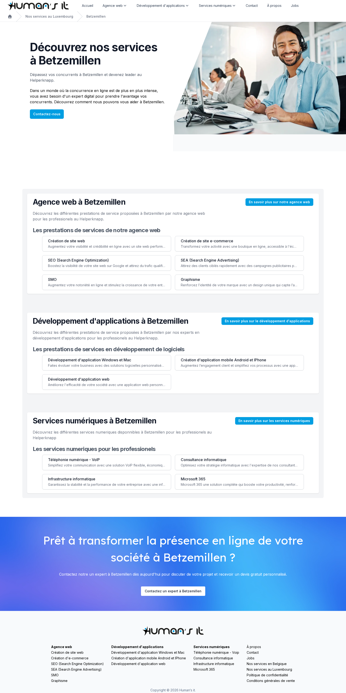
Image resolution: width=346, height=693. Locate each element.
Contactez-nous (46, 114)
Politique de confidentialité (267, 675)
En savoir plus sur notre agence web (279, 202)
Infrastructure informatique (213, 664)
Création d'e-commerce (70, 658)
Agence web (61, 647)
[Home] (38, 5)
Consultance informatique (213, 658)
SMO (55, 675)
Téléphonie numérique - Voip (216, 652)
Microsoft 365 (204, 669)
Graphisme (59, 681)
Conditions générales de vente (271, 681)
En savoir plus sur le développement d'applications (267, 321)
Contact (252, 6)
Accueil (87, 6)
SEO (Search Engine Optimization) (77, 664)
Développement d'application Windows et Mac (148, 652)
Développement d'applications (137, 647)
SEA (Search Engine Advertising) (76, 669)
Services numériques (211, 647)
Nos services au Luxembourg (49, 16)
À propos (274, 6)
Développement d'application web (138, 664)
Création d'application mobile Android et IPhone (148, 658)
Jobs (295, 6)
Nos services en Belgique (267, 664)
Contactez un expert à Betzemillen (173, 591)
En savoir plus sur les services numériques (274, 421)
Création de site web (67, 652)
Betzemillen (96, 16)
